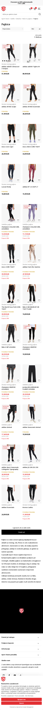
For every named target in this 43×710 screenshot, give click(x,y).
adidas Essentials (8, 507)
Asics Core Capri (7, 147)
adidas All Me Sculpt (9, 107)
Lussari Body (6, 187)
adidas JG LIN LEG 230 (30, 467)
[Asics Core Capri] (11, 133)
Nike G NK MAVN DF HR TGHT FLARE (31, 308)
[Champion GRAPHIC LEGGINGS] (32, 333)
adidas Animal (7, 427)
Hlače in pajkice (27, 19)
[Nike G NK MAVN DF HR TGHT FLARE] (32, 293)
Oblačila (18, 19)
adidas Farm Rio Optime (31, 267)
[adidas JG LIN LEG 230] (32, 454)
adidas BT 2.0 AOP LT (30, 187)
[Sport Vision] (4, 9)
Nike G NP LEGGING (9, 347)
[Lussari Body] (11, 173)
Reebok (21, 579)
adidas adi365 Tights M (31, 67)
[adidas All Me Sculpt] (11, 93)
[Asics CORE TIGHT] (11, 253)
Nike (34, 576)
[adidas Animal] (11, 413)
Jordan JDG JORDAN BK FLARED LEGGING (31, 388)
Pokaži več (21, 532)
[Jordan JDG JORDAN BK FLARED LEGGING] (32, 373)
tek (16, 543)
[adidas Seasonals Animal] (32, 413)
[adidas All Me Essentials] (32, 93)
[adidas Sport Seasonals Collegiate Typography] (11, 454)
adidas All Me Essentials (31, 107)
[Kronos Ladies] (32, 494)
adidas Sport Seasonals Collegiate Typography (10, 468)
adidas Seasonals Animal (32, 427)
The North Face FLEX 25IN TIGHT (11, 308)
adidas (4, 579)
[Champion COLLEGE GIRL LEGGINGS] (11, 213)
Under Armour (12, 579)
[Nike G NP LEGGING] (11, 333)
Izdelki (12, 19)
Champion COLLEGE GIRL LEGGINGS (10, 228)
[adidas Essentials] (11, 494)
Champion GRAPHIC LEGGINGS (30, 348)
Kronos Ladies (28, 507)
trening (11, 543)
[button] (22, 14)
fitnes (20, 543)
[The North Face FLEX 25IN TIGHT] (11, 293)
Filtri (33, 29)
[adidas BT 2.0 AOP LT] (32, 173)
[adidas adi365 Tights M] (32, 53)
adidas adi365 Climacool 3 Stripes (10, 68)
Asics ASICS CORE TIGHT (31, 147)
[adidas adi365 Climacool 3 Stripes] (11, 53)
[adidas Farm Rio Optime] (32, 253)
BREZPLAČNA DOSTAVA (21, 2)
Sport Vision (5, 19)
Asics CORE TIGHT (8, 267)
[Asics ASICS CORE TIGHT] (32, 133)
